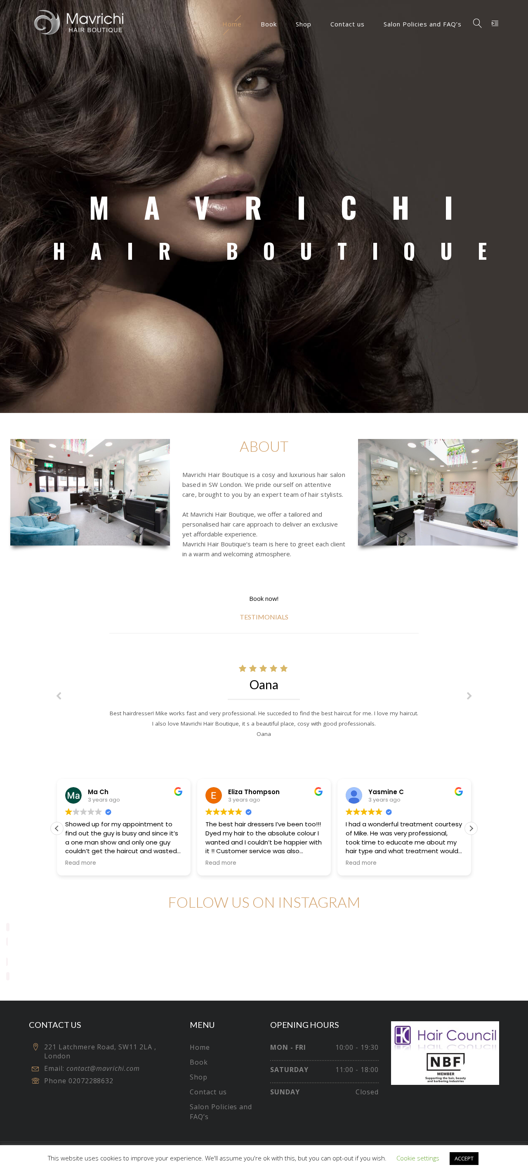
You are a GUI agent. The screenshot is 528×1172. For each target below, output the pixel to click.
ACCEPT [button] (464, 1158)
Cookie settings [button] (417, 1158)
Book (269, 24)
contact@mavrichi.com (103, 1068)
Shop (303, 24)
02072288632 (91, 1080)
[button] (471, 828)
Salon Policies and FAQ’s (423, 24)
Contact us (347, 24)
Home (232, 24)
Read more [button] (80, 863)
